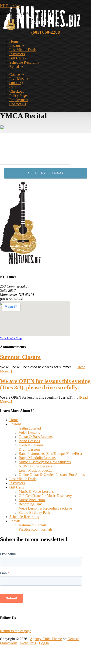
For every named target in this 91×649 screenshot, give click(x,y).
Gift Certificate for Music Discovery (45, 496)
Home (13, 41)
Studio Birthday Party (35, 512)
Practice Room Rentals (35, 529)
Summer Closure (20, 357)
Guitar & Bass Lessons (35, 437)
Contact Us (17, 104)
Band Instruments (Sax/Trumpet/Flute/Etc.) (50, 454)
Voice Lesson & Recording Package (45, 508)
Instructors (17, 54)
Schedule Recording (24, 62)
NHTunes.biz (10, 6)
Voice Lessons (29, 432)
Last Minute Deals (22, 50)
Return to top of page (15, 631)
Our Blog (16, 83)
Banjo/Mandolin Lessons (37, 458)
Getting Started (30, 428)
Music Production (32, 500)
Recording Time (30, 504)
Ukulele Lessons (31, 445)
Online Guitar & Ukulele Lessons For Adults (52, 475)
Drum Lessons (29, 449)
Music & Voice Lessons (36, 491)
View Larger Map (11, 338)
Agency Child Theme (46, 639)
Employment (18, 100)
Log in (44, 643)
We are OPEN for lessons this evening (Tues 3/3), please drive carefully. (45, 384)
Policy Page (18, 96)
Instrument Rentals (32, 525)
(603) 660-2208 (45, 32)
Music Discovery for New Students (45, 462)
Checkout (16, 91)
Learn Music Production (36, 470)
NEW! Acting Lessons (35, 466)
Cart (12, 87)
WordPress (28, 643)
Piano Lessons (29, 441)
